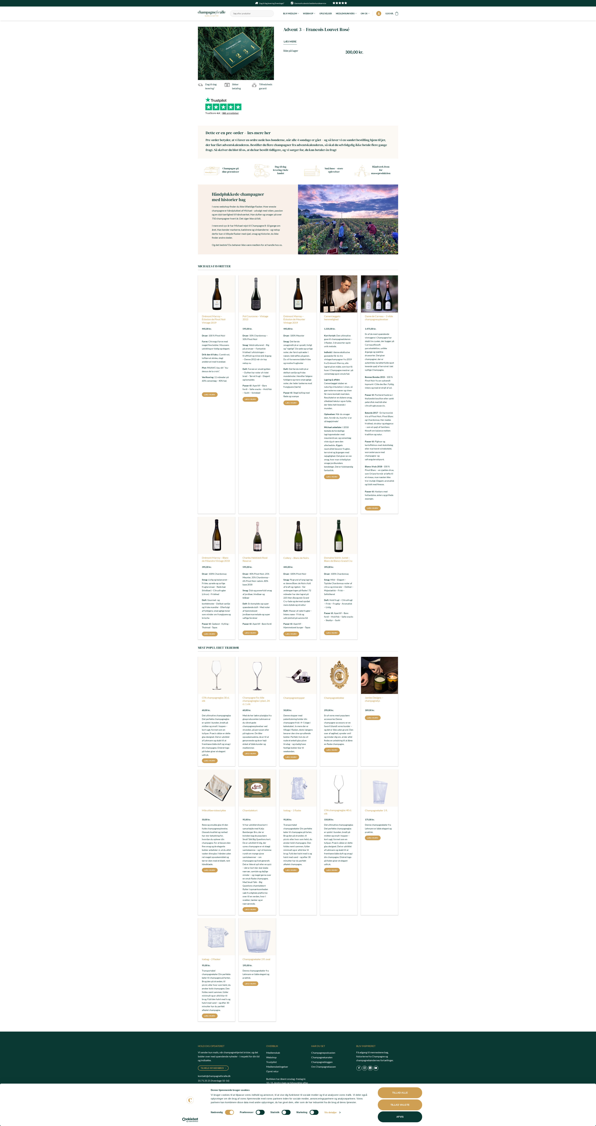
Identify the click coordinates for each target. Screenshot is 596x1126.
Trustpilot (271, 1061)
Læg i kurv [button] (209, 395)
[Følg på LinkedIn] (370, 1068)
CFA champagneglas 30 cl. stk (215, 699)
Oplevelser (325, 13)
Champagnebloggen (322, 1061)
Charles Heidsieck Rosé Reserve (255, 559)
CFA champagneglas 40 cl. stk (338, 812)
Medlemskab (273, 1052)
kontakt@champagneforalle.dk (214, 1075)
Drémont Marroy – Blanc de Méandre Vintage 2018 (216, 559)
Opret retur (272, 1071)
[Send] (270, 13)
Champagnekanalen (321, 1057)
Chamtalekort (250, 810)
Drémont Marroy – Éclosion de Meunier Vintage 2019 (294, 319)
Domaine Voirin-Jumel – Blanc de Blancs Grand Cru (338, 559)
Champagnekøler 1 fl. (376, 810)
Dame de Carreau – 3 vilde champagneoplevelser (379, 318)
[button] (378, 13)
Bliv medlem (290, 13)
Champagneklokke (334, 697)
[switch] (260, 1112)
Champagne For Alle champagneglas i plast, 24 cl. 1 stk (256, 701)
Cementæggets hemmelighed (332, 318)
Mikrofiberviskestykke (214, 810)
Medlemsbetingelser (277, 1066)
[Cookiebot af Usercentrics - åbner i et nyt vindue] (190, 1120)
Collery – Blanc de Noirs (296, 557)
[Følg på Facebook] (358, 1068)
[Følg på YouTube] (375, 1068)
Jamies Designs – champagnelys (374, 699)
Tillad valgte (400, 1104)
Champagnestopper (294, 697)
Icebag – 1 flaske (292, 810)
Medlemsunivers (345, 13)
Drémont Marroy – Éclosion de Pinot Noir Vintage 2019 (214, 319)
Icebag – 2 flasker (211, 959)
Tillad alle (400, 1092)
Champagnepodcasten (323, 1052)
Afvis (400, 1116)
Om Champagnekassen (323, 1066)
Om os (364, 13)
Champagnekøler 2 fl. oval (256, 959)
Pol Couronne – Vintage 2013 (255, 318)
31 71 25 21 (204, 1080)
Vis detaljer (330, 1112)
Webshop (308, 13)
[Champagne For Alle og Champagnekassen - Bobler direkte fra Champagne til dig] (211, 13)
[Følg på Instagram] (364, 1068)
